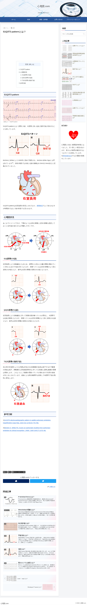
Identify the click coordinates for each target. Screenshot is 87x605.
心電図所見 (23, 72)
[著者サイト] (16, 481)
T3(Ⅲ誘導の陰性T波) (28, 80)
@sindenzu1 (67, 156)
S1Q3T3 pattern (25, 69)
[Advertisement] (29, 47)
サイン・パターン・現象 (19, 472)
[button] (83, 34)
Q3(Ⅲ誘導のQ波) (27, 77)
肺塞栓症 (40, 206)
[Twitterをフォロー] (43, 481)
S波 (10, 472)
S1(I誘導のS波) (26, 75)
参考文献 (23, 83)
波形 (5, 472)
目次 (26, 64)
